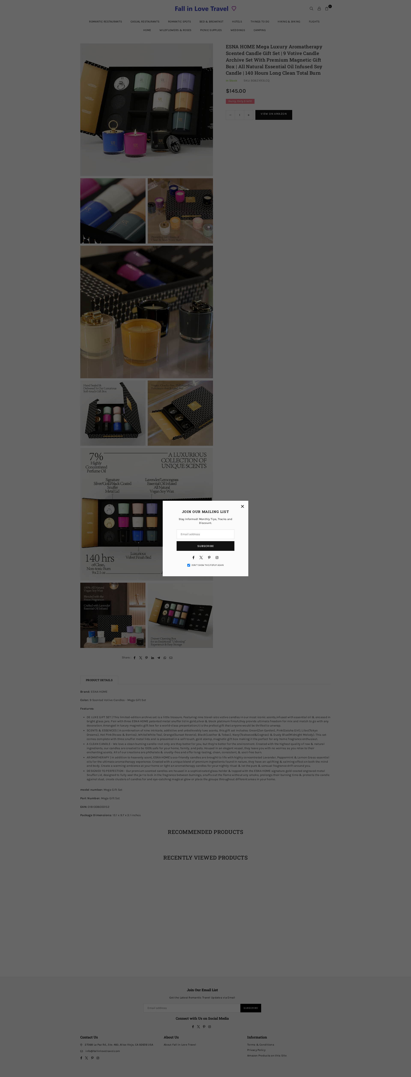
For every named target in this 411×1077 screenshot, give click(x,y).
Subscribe (205, 546)
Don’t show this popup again (208, 565)
